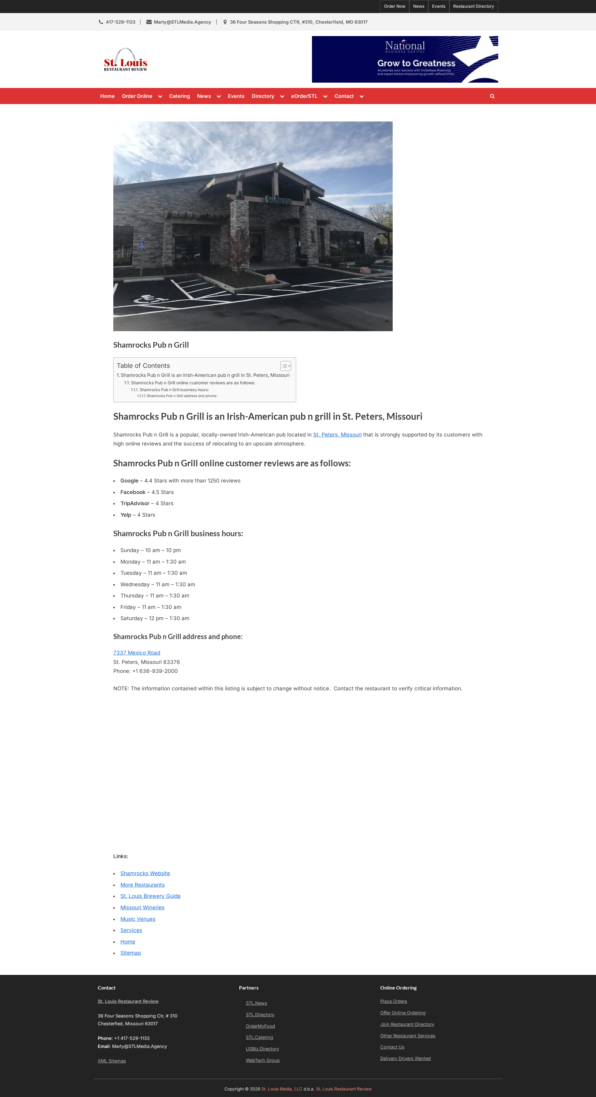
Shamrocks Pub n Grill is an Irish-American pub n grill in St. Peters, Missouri (205, 375)
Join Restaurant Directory (407, 1024)
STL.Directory (260, 1014)
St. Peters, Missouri (337, 435)
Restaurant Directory (473, 6)
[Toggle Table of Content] (283, 366)
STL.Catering (259, 1037)
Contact (344, 96)
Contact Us (392, 1046)
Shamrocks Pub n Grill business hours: (174, 389)
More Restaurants (142, 885)
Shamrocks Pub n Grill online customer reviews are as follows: (193, 382)
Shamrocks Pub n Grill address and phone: (182, 396)
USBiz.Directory (262, 1048)
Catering (179, 96)
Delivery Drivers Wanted (405, 1058)
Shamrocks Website (145, 873)
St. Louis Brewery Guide (150, 896)
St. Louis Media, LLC (281, 1088)
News (418, 6)
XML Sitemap (112, 1060)
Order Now (394, 6)
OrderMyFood (260, 1026)
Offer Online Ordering (403, 1012)
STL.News (256, 1003)
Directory (263, 96)
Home (107, 96)
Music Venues (138, 919)
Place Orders (393, 1001)
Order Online (137, 96)
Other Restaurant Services (408, 1035)
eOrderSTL (304, 96)
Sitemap (130, 953)
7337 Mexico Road (136, 653)
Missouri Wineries (142, 907)
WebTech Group (263, 1060)
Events (438, 6)
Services (131, 930)
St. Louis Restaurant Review (207, 59)
